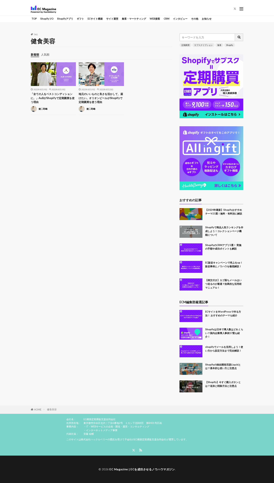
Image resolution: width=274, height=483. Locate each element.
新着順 (35, 54)
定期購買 (185, 45)
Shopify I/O (46, 18)
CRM (166, 18)
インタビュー (180, 18)
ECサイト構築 (95, 18)
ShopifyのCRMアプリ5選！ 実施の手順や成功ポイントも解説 (223, 247)
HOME (37, 409)
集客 (219, 45)
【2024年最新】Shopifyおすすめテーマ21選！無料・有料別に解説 (223, 211)
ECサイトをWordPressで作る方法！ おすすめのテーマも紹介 (223, 313)
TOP (34, 18)
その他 (194, 18)
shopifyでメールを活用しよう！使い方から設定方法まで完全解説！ (224, 348)
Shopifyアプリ (65, 18)
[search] (239, 37)
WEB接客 (155, 18)
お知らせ (207, 18)
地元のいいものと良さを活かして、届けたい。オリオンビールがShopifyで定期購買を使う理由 (101, 98)
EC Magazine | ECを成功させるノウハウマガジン (142, 469)
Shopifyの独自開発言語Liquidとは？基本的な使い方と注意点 (223, 366)
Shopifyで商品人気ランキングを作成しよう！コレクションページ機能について (224, 231)
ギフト (80, 18)
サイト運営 (112, 18)
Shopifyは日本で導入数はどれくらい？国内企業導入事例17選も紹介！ (224, 333)
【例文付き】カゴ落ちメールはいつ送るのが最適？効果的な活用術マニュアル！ (223, 284)
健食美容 (52, 409)
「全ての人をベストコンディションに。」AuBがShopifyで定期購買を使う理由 (53, 98)
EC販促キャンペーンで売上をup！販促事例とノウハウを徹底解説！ (224, 264)
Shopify (229, 45)
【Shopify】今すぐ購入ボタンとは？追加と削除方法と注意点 (223, 384)
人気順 (45, 54)
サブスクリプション (203, 45)
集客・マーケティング (134, 18)
